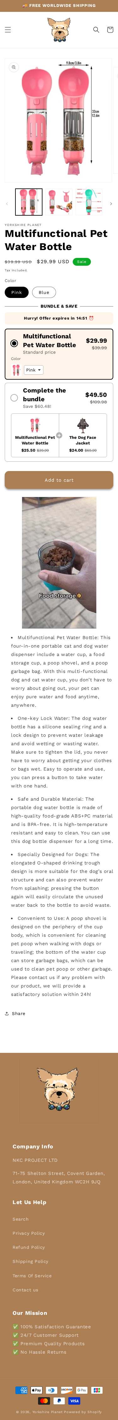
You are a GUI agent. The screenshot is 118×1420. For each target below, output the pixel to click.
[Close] (106, 659)
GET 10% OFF (59, 743)
